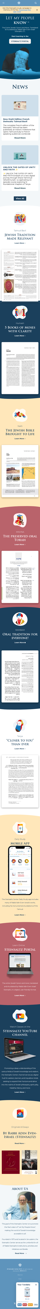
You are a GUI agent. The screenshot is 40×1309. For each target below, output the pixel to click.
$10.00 (30, 1304)
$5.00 (25, 1304)
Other (36, 1304)
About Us (20, 1275)
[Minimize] (36, 1285)
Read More (20, 138)
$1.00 (19, 1304)
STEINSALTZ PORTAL (20, 41)
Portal (20, 1279)
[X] (15, 1303)
